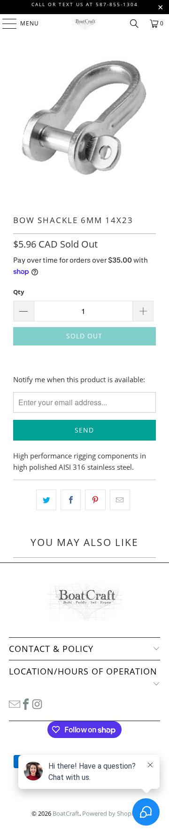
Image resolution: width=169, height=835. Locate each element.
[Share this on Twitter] (46, 500)
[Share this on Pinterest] (95, 500)
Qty (18, 292)
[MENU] (5, 23)
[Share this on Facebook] (71, 500)
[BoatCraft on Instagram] (37, 703)
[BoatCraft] (84, 23)
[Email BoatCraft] (14, 703)
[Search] (134, 23)
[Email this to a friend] (120, 500)
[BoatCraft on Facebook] (25, 703)
